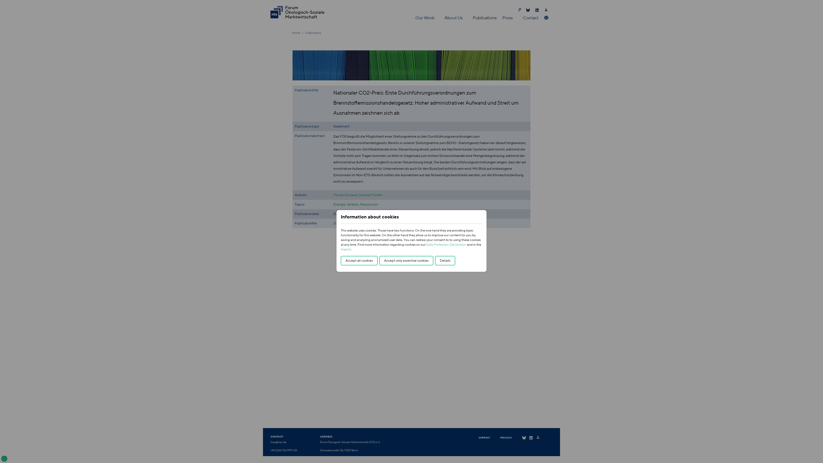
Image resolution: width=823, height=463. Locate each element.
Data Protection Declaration (446, 244)
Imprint (346, 249)
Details (445, 261)
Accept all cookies (359, 261)
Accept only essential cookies (406, 261)
